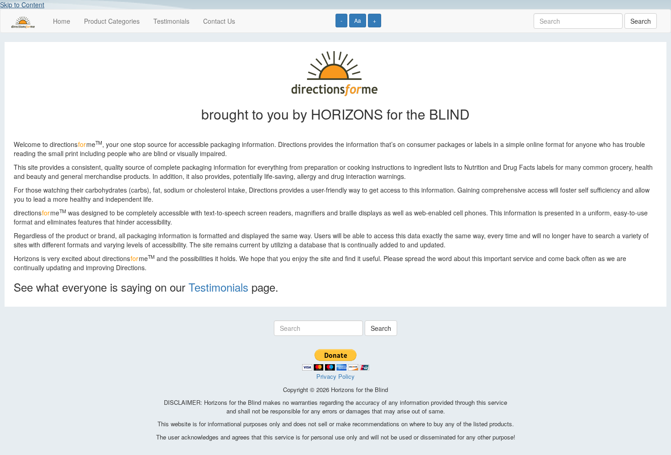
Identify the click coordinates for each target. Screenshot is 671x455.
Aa (357, 20)
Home (61, 21)
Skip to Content (22, 4)
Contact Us (219, 21)
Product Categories (112, 21)
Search (640, 21)
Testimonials (171, 21)
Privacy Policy (335, 376)
